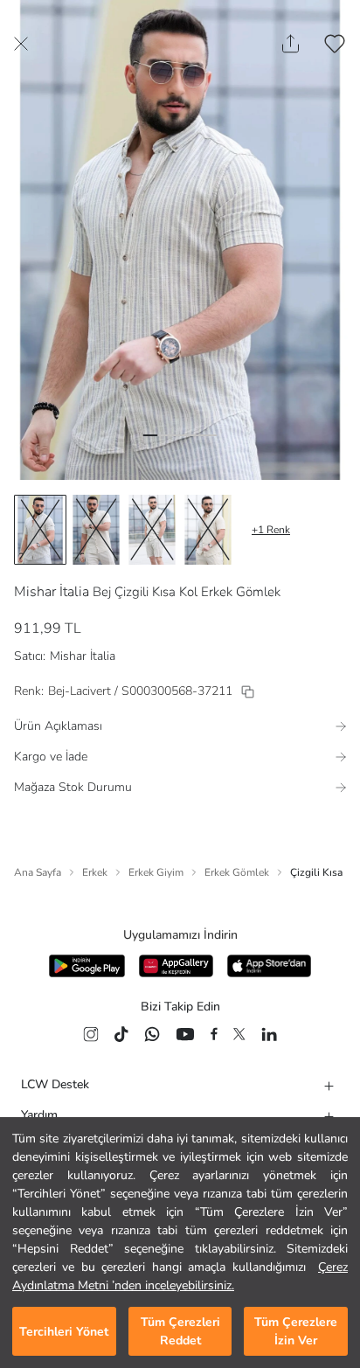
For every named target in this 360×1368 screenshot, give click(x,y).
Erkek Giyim (155, 872)
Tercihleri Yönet (63, 1331)
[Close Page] (21, 44)
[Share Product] (290, 43)
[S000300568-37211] (247, 692)
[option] (40, 530)
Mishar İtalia (51, 591)
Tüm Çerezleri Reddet (180, 1331)
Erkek (94, 872)
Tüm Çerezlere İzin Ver (295, 1331)
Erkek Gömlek (236, 872)
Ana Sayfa (37, 872)
